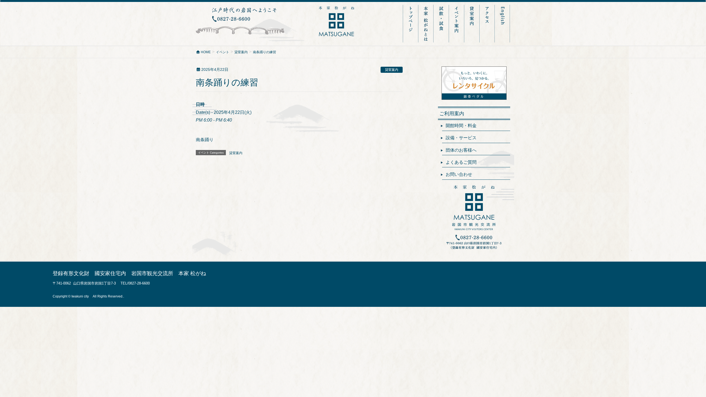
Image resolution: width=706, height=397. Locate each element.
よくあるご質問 (461, 162)
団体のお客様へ (461, 150)
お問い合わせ (459, 174)
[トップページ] (411, 23)
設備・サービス (461, 137)
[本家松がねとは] (426, 23)
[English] (502, 23)
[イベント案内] (457, 23)
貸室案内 (391, 70)
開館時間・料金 (461, 125)
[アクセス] (487, 23)
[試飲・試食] (442, 23)
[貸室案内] (472, 23)
